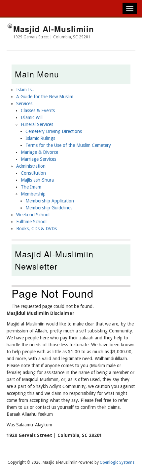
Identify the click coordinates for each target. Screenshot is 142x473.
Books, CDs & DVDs (36, 228)
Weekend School (33, 214)
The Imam (31, 187)
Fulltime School (31, 221)
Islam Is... (26, 89)
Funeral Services (37, 124)
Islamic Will (32, 117)
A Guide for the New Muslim (44, 96)
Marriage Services (38, 159)
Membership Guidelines (48, 207)
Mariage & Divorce (39, 152)
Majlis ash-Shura (37, 180)
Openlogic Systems (117, 462)
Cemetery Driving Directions (53, 131)
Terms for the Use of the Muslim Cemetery (68, 145)
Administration (31, 166)
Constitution (33, 173)
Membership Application (49, 200)
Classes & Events (38, 110)
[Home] (10, 26)
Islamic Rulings (40, 138)
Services (24, 103)
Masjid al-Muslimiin (53, 28)
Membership (33, 193)
